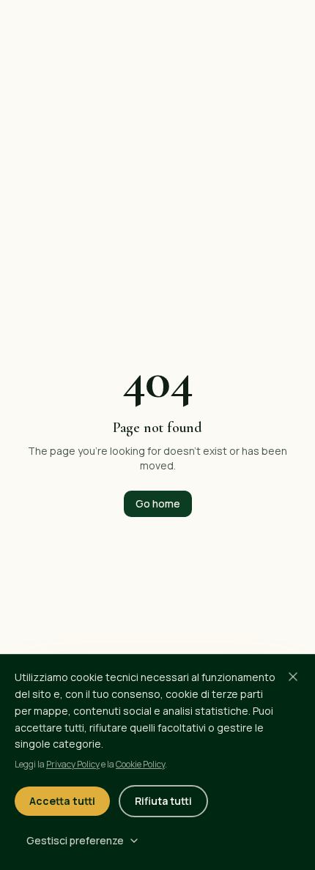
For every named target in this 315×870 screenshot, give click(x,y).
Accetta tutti (62, 801)
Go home (158, 503)
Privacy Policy (73, 764)
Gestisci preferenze (75, 840)
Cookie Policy (140, 764)
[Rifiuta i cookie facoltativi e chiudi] (293, 676)
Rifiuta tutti (163, 801)
